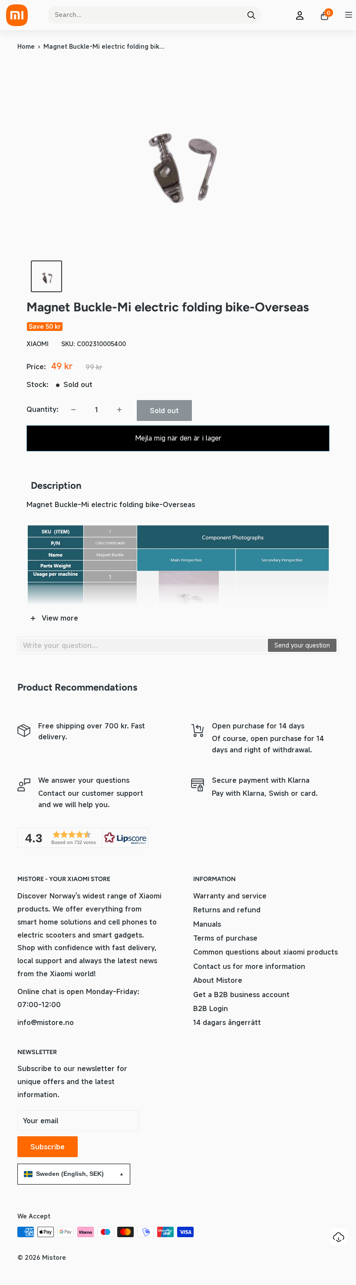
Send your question (302, 645)
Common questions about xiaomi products (265, 952)
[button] (82, 838)
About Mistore (217, 980)
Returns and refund (226, 910)
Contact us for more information (249, 966)
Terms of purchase (225, 938)
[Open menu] (349, 15)
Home (26, 46)
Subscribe (47, 1146)
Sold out (164, 410)
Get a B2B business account (241, 994)
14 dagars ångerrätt (227, 1022)
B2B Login (210, 1008)
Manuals (207, 924)
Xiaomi (37, 344)
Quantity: (42, 409)
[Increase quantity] (119, 410)
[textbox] (143, 645)
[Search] (251, 14)
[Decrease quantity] (73, 410)
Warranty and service (230, 896)
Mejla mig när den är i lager (178, 438)
